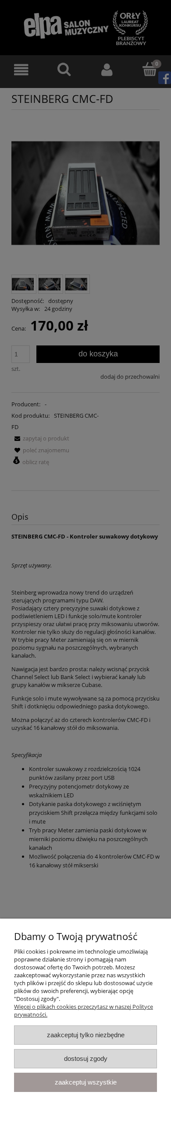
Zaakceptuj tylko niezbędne (86, 1035)
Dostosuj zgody (85, 1058)
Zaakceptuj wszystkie (86, 1082)
